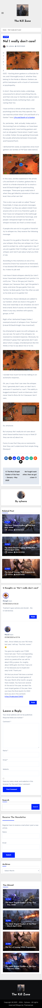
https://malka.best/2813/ (14, 697)
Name (5, 751)
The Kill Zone (22, 21)
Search (5, 800)
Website (6, 769)
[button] (21, 164)
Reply (33, 617)
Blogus (18, 1005)
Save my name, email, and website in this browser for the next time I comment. (18, 782)
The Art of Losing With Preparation (20, 572)
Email (5, 760)
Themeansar (28, 1005)
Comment (7, 722)
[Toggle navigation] (2, 13)
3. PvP (6, 37)
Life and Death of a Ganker (24, 117)
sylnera (11, 46)
